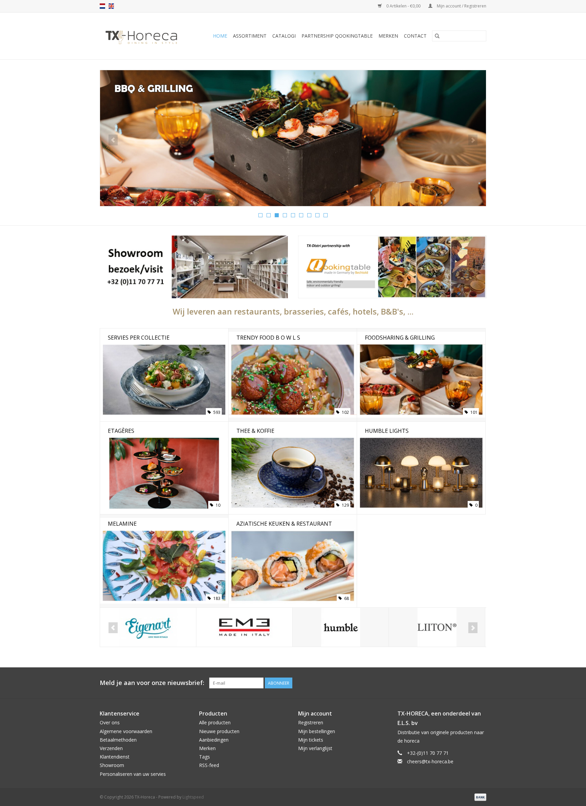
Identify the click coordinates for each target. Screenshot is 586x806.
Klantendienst (115, 756)
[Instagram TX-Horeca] (480, 683)
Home (220, 36)
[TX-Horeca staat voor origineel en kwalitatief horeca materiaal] (144, 36)
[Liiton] (437, 627)
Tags (204, 756)
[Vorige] (113, 140)
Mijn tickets (310, 740)
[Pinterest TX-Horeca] (468, 683)
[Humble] (341, 627)
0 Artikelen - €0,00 (403, 6)
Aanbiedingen (214, 740)
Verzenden (111, 748)
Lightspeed (193, 797)
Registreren (310, 722)
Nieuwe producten (219, 731)
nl (102, 6)
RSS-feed (209, 765)
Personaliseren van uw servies (133, 774)
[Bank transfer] (479, 797)
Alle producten (215, 722)
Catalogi (284, 36)
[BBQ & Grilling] (293, 138)
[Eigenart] (148, 627)
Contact (415, 36)
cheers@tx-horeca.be (430, 761)
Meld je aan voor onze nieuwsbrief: (152, 682)
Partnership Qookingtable (337, 36)
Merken (388, 36)
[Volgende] (472, 140)
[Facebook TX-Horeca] (456, 683)
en (111, 6)
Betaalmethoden (118, 740)
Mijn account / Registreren (461, 6)
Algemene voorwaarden (126, 731)
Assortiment (250, 36)
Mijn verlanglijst (315, 748)
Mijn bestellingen (316, 731)
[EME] (244, 627)
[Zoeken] (437, 36)
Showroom (112, 765)
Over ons (110, 722)
